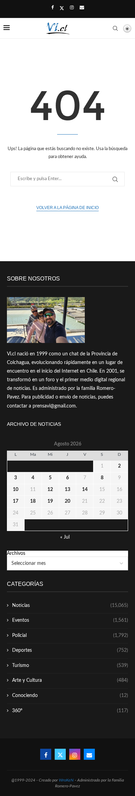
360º (70, 710)
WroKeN (66, 780)
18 (33, 501)
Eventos (70, 620)
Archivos (16, 553)
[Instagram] (72, 8)
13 (67, 489)
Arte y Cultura (70, 680)
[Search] (115, 28)
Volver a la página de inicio (67, 207)
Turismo (70, 665)
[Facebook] (52, 8)
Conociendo (70, 695)
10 (15, 489)
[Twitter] (62, 8)
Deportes (70, 650)
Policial (70, 635)
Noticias (70, 605)
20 (67, 501)
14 (85, 489)
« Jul (65, 537)
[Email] (82, 8)
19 (50, 501)
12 (50, 489)
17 (15, 501)
